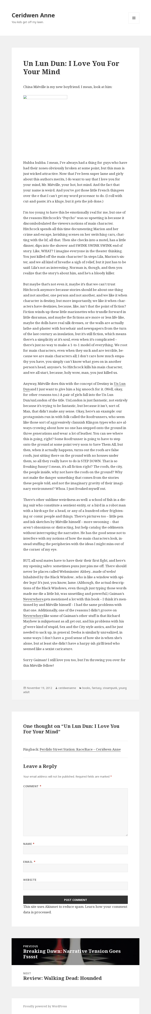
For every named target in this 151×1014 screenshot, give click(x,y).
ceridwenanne (67, 688)
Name (28, 844)
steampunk (110, 688)
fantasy (96, 688)
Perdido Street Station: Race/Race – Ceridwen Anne (80, 749)
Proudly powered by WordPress (45, 1006)
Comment (32, 786)
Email (29, 862)
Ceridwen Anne (33, 15)
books (86, 688)
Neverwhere (33, 599)
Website (30, 880)
